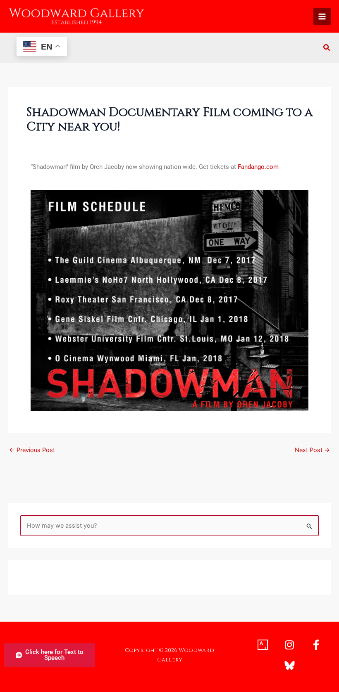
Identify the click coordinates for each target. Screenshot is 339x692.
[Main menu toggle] (322, 16)
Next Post (312, 450)
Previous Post (32, 450)
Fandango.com (259, 167)
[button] (327, 48)
